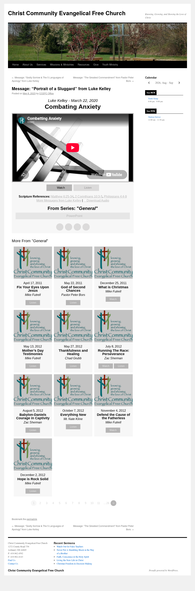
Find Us (11, 560)
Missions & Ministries (62, 64)
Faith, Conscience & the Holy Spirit (73, 556)
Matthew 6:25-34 (62, 196)
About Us (27, 64)
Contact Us (13, 563)
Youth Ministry (110, 64)
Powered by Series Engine (119, 513)
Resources (84, 64)
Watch (61, 187)
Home (15, 64)
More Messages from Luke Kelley (58, 200)
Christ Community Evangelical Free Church (66, 13)
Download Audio (98, 200)
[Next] (179, 82)
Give (95, 64)
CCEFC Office (46, 93)
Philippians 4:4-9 (115, 196)
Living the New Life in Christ (70, 560)
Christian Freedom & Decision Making (74, 563)
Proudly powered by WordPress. (163, 570)
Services (41, 64)
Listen (88, 187)
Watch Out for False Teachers (70, 546)
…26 (106, 503)
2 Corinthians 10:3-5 (88, 196)
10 (92, 503)
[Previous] (149, 82)
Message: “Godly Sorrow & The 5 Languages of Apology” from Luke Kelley (38, 79)
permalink (32, 519)
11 (98, 503)
